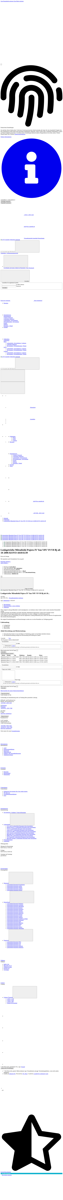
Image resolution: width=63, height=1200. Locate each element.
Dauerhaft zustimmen (6, 203)
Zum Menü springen (19, 1)
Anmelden (4, 287)
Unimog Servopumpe (12, 1003)
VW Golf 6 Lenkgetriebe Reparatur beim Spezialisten (20, 826)
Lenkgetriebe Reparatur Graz (14, 943)
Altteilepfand (6, 600)
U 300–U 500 (10, 1001)
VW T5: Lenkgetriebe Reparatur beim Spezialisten (19, 828)
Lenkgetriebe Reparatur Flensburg (15, 909)
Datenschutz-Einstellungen (7, 1068)
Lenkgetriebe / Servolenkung (11, 320)
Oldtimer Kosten (8, 967)
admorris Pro (12, 1073)
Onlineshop (6, 340)
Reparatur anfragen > (6, 561)
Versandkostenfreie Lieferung (16, 598)
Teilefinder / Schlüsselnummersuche (9, 253)
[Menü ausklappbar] (13, 376)
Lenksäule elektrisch (12, 344)
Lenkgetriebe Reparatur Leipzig (14, 916)
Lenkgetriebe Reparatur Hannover (15, 913)
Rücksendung (7, 773)
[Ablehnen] (1, 64)
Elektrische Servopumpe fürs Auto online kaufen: (16, 791)
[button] (16, 744)
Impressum (6, 750)
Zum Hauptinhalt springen (7, 1)
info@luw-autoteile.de (6, 713)
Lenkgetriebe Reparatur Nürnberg (15, 912)
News (11, 466)
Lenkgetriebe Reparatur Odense (14, 887)
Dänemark (6, 883)
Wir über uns (7, 792)
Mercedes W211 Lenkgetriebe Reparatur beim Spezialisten (21, 834)
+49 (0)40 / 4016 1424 (6, 725)
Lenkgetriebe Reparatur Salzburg (15, 946)
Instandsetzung (7, 316)
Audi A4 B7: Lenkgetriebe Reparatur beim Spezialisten (20, 830)
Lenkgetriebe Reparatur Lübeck (14, 927)
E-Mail (18, 643)
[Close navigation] (13, 388)
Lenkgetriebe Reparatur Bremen (14, 914)
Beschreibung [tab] (7, 604)
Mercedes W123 (8, 965)
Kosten (5, 323)
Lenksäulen (6, 841)
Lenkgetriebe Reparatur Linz (14, 944)
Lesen (13, 645)
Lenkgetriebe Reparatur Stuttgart (15, 917)
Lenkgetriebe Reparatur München (15, 923)
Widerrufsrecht (7, 752)
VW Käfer (6, 969)
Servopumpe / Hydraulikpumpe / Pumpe (16, 346)
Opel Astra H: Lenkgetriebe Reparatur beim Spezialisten (20, 833)
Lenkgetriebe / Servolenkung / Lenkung (16, 343)
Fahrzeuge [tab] (6, 607)
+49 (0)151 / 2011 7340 (6, 727)
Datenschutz (10, 645)
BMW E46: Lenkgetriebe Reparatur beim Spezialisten (20, 835)
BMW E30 (6, 964)
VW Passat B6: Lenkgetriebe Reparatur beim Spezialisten (21, 837)
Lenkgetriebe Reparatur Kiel (14, 925)
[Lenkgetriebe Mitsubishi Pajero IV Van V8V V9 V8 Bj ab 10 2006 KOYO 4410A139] (22, 535)
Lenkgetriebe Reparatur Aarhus (14, 886)
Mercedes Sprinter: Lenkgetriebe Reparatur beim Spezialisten (21, 838)
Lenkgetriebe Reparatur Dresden (15, 910)
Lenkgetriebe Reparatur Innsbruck (15, 947)
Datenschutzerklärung (20, 134)
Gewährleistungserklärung (10, 794)
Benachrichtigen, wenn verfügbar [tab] (12, 606)
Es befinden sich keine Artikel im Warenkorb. (15, 268)
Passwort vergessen (5, 300)
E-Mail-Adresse (20, 284)
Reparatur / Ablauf (8, 326)
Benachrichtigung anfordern (7, 653)
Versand (23, 1066)
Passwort (18, 286)
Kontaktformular (16, 731)
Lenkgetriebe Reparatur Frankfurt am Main (17, 918)
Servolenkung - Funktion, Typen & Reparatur (15, 812)
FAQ (5, 795)
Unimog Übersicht (8, 317)
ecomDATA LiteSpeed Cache (41, 1073)
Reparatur (6, 771)
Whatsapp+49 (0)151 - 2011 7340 (6, 707)
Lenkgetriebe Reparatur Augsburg (15, 905)
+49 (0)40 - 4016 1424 (6, 703)
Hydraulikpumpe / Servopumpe (11, 321)
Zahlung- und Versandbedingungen (12, 753)
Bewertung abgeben (7, 1175)
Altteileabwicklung (8, 754)
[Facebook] (21, 477)
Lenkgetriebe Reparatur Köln (14, 921)
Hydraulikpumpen (8, 839)
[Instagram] (21, 489)
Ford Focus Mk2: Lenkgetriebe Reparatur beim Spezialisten (21, 831)
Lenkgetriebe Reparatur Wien (14, 942)
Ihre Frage (17, 679)
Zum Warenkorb (30, 268)
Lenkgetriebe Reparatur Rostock (15, 907)
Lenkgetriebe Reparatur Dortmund (15, 920)
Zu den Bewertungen (6, 1172)
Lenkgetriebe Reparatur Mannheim (15, 906)
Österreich (6, 940)
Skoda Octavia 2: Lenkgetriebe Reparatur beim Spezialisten (21, 827)
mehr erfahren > (4, 563)
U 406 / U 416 (10, 999)
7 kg (9, 638)
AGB (5, 748)
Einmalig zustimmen (5, 201)
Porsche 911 (7, 968)
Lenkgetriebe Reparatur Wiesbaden (15, 928)
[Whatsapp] (12, 1187)
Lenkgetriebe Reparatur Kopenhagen (16, 884)
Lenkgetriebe (7, 824)
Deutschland (7, 902)
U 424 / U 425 (10, 1000)
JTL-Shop (24, 1073)
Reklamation (7, 774)
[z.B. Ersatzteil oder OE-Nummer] (27, 246)
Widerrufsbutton (4, 716)
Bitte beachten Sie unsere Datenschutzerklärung (12, 690)
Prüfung (6, 324)
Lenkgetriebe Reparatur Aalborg (14, 888)
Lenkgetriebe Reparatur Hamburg (15, 903)
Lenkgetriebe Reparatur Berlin (14, 924)
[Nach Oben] (12, 1086)
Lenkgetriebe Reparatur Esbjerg (14, 890)
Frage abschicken (5, 693)
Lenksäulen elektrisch (9, 319)
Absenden (3, 652)
